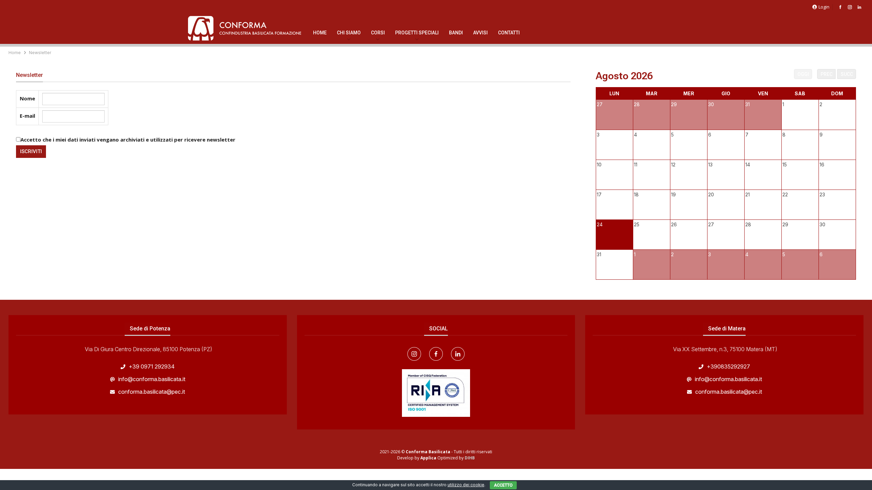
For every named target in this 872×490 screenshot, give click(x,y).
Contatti (509, 32)
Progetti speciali (417, 32)
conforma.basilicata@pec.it (151, 391)
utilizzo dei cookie (466, 484)
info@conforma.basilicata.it (151, 379)
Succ (847, 74)
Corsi (378, 32)
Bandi (456, 32)
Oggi (803, 74)
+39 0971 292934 (152, 366)
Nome (27, 98)
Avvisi (480, 32)
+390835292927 (728, 366)
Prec (826, 74)
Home (320, 32)
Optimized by (442, 458)
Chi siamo (349, 32)
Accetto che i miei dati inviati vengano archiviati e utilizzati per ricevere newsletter (127, 139)
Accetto (503, 485)
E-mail (27, 115)
